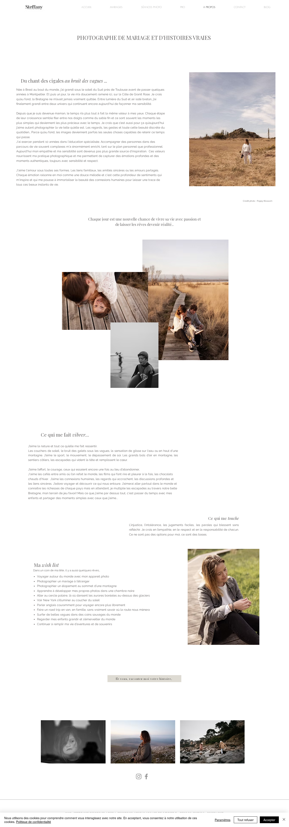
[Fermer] (283, 820)
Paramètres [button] (222, 820)
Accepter (269, 820)
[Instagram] (138, 776)
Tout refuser (245, 820)
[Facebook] (146, 776)
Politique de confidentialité (33, 822)
